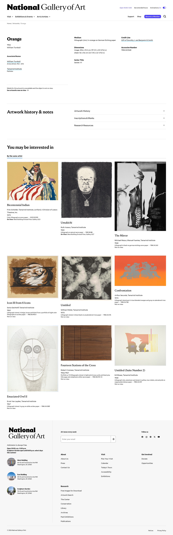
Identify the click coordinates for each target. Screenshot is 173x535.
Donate (144, 459)
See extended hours (141, 8)
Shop (139, 16)
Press (63, 463)
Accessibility (106, 472)
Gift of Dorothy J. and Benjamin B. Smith (137, 40)
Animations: (155, 8)
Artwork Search (67, 495)
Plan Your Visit (107, 459)
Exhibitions (105, 476)
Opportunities (147, 463)
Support (131, 16)
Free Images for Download (71, 490)
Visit (9, 16)
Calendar (104, 463)
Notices (150, 530)
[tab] (14, 156)
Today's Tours (106, 467)
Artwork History (82, 110)
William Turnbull (14, 61)
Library (63, 508)
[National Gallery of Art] (26, 433)
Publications (66, 521)
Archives (64, 512)
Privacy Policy (161, 530)
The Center (65, 499)
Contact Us (65, 467)
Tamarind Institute (14, 69)
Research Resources (83, 125)
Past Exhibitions (67, 517)
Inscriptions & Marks (84, 118)
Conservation (66, 503)
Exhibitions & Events (24, 16)
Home (9, 23)
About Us (64, 459)
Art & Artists (42, 16)
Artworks (16, 23)
